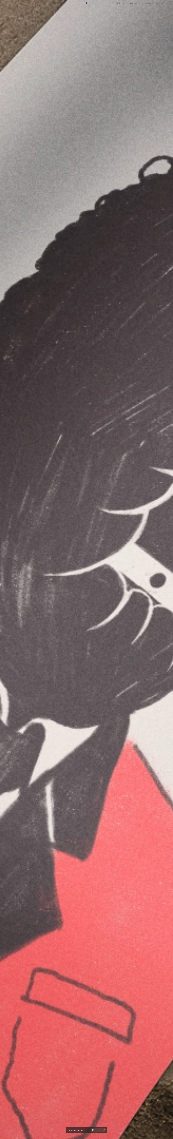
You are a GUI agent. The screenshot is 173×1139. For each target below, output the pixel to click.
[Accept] (103, 1130)
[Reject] (98, 1130)
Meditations (135, 3)
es (161, 3)
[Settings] (93, 1130)
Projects (120, 3)
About (148, 3)
